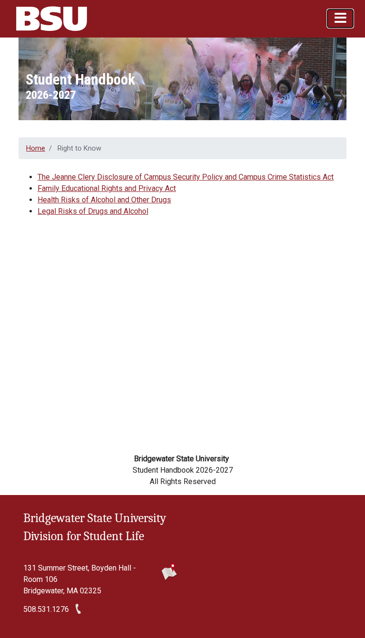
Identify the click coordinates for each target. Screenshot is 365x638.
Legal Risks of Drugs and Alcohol (93, 211)
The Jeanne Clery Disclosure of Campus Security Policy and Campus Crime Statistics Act (186, 176)
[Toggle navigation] (340, 18)
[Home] (54, 19)
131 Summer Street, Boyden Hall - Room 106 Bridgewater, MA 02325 (79, 579)
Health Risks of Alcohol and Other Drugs (104, 199)
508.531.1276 (46, 609)
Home (35, 148)
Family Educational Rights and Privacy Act (107, 188)
